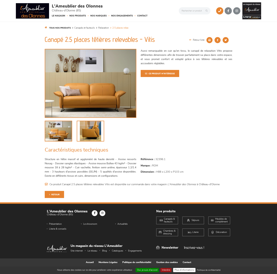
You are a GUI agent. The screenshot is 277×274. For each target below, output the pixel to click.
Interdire (166, 270)
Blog (104, 251)
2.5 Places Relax (120, 28)
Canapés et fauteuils (84, 28)
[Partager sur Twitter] (226, 40)
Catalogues (117, 251)
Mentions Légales (108, 262)
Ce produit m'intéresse (162, 74)
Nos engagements (122, 16)
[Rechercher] (207, 10)
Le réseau (92, 251)
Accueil (90, 262)
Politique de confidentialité (136, 262)
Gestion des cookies (167, 262)
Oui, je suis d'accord (147, 270)
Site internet (77, 251)
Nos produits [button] (77, 16)
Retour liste (198, 40)
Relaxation (103, 28)
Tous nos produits (60, 28)
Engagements (135, 251)
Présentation (55, 224)
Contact (142, 16)
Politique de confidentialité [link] (208, 270)
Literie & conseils (57, 229)
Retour (55, 195)
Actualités (122, 224)
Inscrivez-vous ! (194, 247)
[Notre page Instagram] (236, 10)
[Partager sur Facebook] (218, 40)
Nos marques (98, 16)
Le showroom (90, 224)
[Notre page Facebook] (228, 10)
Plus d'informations (184, 270)
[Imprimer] (209, 40)
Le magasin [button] (58, 16)
